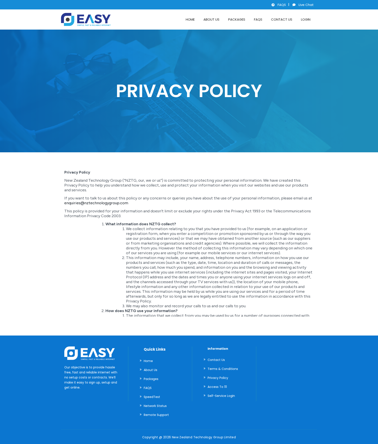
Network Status (155, 406)
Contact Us (281, 19)
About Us (211, 19)
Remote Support (156, 415)
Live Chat (306, 4)
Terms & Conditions (223, 369)
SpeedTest (152, 397)
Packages (236, 19)
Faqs (258, 19)
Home (190, 19)
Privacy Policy (218, 378)
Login (305, 19)
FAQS (282, 4)
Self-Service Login (221, 396)
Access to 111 (217, 387)
